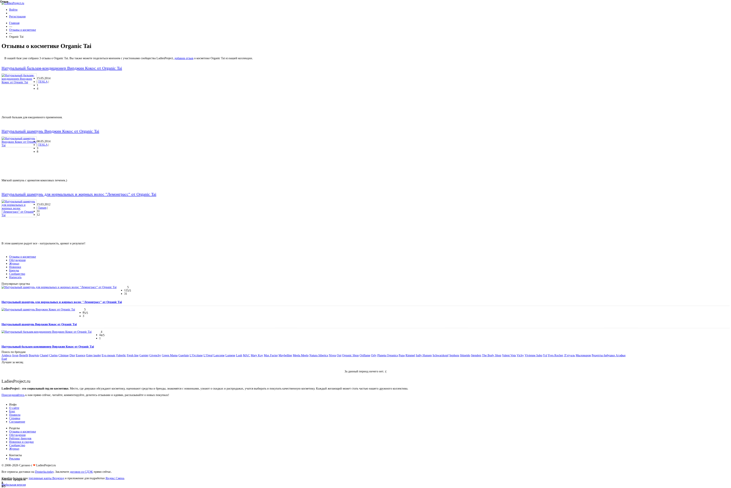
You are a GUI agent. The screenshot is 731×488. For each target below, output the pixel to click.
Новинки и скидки (21, 441)
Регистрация (17, 16)
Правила (14, 414)
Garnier (143, 355)
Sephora (454, 355)
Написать (15, 277)
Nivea (332, 355)
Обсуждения (17, 260)
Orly (374, 355)
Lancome (219, 355)
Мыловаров (583, 355)
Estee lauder (93, 355)
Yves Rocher (555, 355)
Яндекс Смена (114, 478)
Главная (14, 23)
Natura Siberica (318, 355)
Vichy (520, 355)
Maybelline (285, 355)
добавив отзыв (183, 58)
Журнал (14, 263)
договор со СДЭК (81, 471)
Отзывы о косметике (22, 29)
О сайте (14, 408)
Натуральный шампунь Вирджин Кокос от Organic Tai (50, 131)
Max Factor (271, 355)
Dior (72, 355)
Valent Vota (509, 355)
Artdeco (6, 355)
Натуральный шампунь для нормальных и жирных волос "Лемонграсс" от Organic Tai (79, 194)
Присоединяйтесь (13, 395)
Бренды (14, 270)
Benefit (23, 355)
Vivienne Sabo (533, 355)
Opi (339, 355)
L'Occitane (196, 355)
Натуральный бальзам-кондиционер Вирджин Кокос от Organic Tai (62, 68)
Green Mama (170, 355)
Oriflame (365, 355)
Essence (80, 355)
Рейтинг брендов (20, 438)
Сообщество (17, 273)
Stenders (476, 355)
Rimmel (410, 355)
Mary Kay (257, 355)
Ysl (545, 355)
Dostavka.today (44, 471)
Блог (12, 411)
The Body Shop (491, 355)
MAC (246, 355)
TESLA (43, 81)
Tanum (42, 207)
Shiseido (465, 355)
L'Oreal (208, 355)
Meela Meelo (301, 355)
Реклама (14, 458)
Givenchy (155, 355)
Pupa (402, 355)
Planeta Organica (387, 355)
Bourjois (34, 355)
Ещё (4, 358)
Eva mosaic (109, 355)
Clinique (63, 355)
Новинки (15, 267)
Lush (239, 355)
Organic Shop (350, 355)
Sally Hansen (424, 355)
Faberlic (121, 355)
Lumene (230, 355)
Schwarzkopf (440, 355)
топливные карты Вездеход (46, 478)
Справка (14, 418)
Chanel (44, 355)
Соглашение (17, 421)
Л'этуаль (569, 355)
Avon (15, 355)
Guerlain (183, 355)
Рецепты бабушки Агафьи (609, 355)
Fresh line (133, 355)
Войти (13, 9)
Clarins (53, 355)
